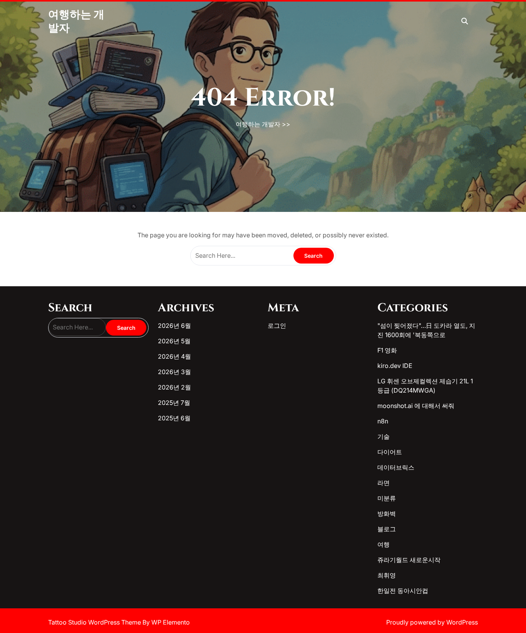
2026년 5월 (174, 341)
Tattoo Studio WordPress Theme (95, 622)
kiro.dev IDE (394, 365)
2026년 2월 (174, 387)
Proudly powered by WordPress (432, 622)
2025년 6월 (174, 418)
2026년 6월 (174, 325)
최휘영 (386, 575)
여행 (383, 544)
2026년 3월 (174, 372)
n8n (382, 421)
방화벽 (386, 513)
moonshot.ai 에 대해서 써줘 (415, 406)
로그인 (277, 325)
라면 (383, 483)
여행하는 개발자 (258, 124)
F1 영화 (387, 350)
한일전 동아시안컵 (402, 590)
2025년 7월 (174, 402)
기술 (383, 436)
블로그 (386, 529)
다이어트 (389, 452)
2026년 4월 (174, 356)
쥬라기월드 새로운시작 (409, 560)
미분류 (386, 498)
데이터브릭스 (395, 467)
